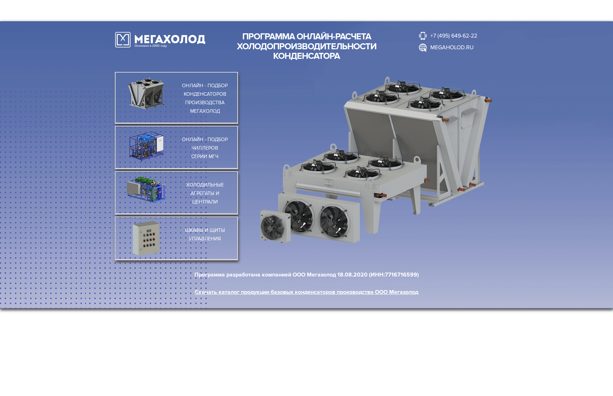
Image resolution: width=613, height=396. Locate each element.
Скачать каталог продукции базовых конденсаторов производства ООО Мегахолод (306, 292)
